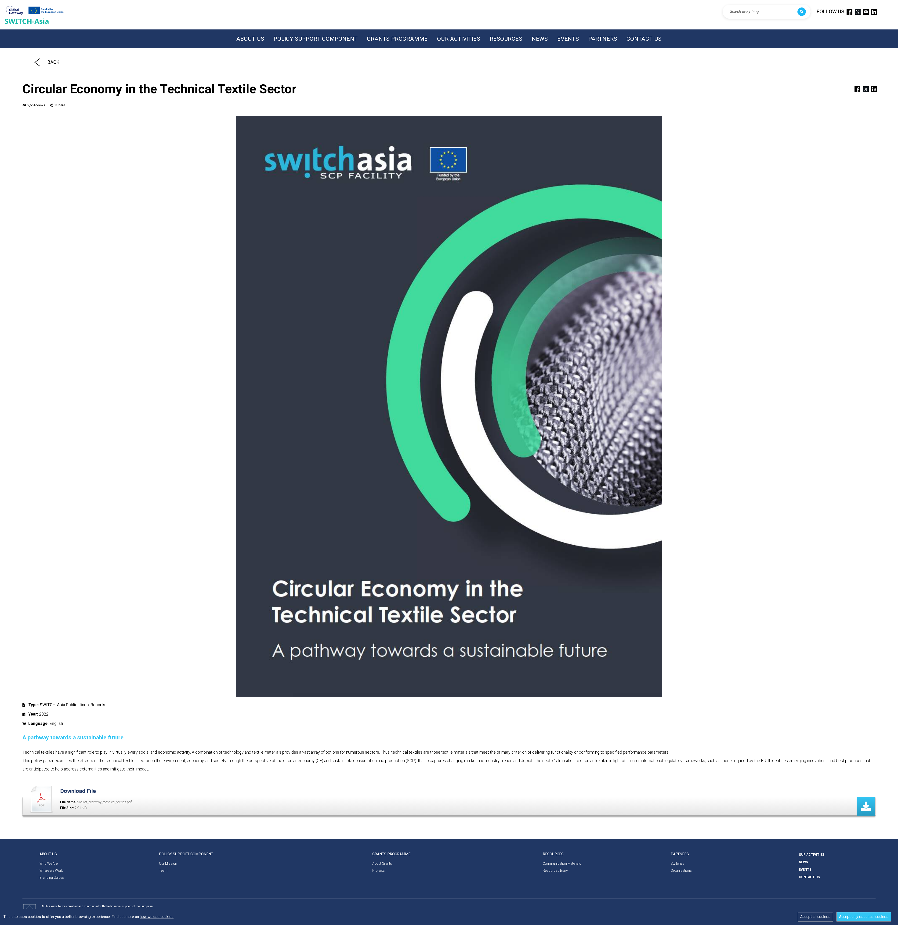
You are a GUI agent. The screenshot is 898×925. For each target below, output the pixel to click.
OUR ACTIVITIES (458, 39)
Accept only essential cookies (863, 916)
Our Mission (168, 863)
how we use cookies (157, 916)
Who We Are (49, 863)
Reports (98, 704)
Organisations (681, 870)
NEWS (540, 39)
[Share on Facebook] (855, 89)
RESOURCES (506, 39)
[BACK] (37, 62)
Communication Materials (562, 863)
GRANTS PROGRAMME (397, 39)
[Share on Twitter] (864, 89)
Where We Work (51, 870)
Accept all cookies (815, 916)
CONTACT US (644, 39)
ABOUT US (250, 39)
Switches (677, 863)
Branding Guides (52, 877)
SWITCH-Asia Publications (64, 704)
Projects (378, 870)
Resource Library (555, 870)
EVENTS (568, 39)
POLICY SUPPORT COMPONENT (316, 39)
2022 (43, 714)
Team (163, 870)
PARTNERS (602, 39)
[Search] (801, 11)
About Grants (382, 863)
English (56, 723)
